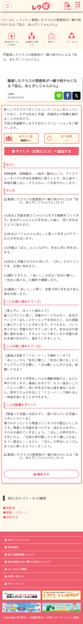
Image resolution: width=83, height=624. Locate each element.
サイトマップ (16, 584)
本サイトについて (18, 540)
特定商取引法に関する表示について (29, 562)
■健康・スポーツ (15, 512)
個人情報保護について (21, 554)
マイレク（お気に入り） (43, 151)
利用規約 (13, 547)
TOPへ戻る (8, 20)
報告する (43, 474)
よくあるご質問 (17, 569)
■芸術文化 (10, 517)
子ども (23, 20)
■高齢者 (9, 508)
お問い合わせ (16, 576)
